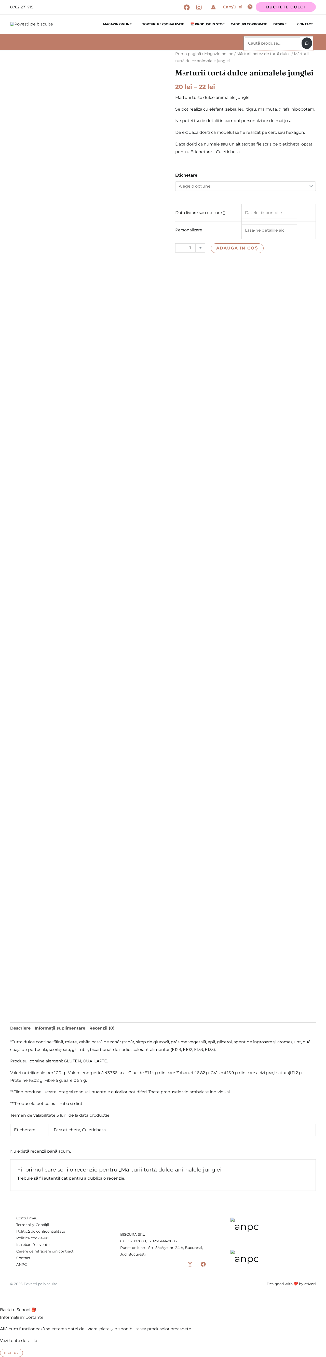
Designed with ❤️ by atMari (291, 1284)
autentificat (56, 1178)
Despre (280, 24)
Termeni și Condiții (32, 1224)
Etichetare (186, 175)
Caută (245, 35)
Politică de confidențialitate (40, 1231)
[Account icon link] (213, 7)
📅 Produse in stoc (207, 24)
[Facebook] (187, 7)
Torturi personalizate (163, 24)
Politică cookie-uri (32, 1238)
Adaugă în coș (237, 248)
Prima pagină (188, 53)
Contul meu (26, 1218)
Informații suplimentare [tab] (60, 1028)
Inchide (11, 1352)
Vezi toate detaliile (18, 1340)
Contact (305, 24)
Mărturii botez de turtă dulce (264, 53)
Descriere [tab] (20, 1028)
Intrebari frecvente (32, 1244)
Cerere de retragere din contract (45, 1251)
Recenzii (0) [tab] (102, 1028)
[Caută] (307, 43)
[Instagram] (199, 7)
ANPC (21, 1264)
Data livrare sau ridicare (200, 212)
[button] (286, 7)
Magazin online (117, 24)
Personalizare (188, 230)
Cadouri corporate (249, 24)
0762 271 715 (21, 7)
